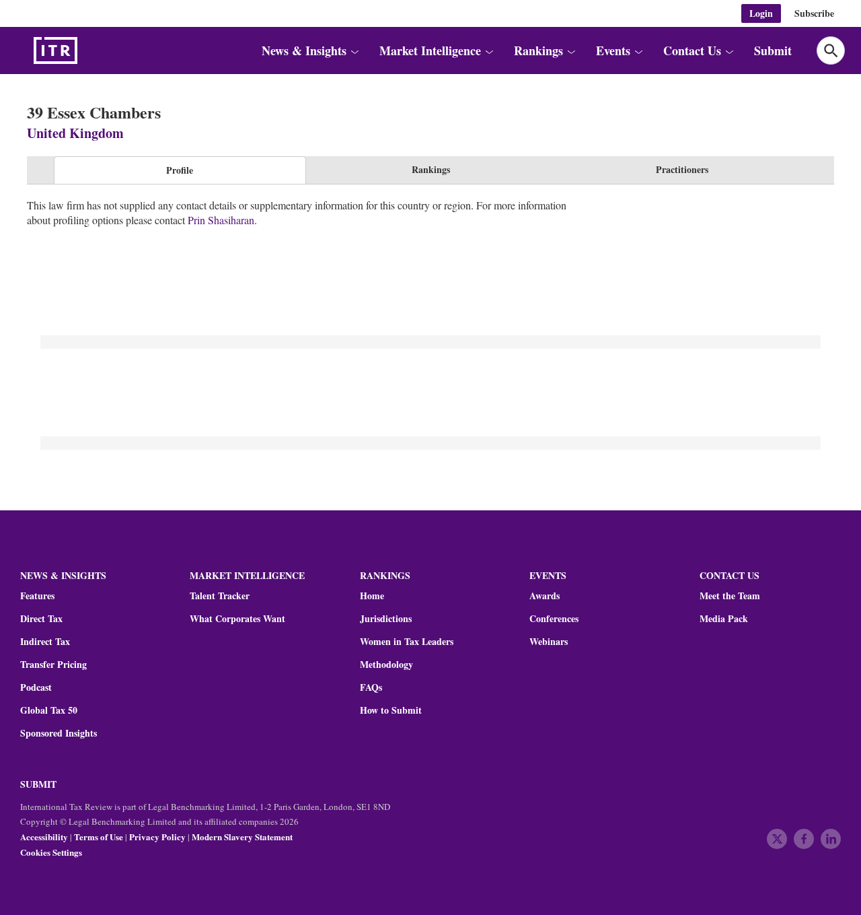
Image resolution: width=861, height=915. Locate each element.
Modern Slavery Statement (242, 836)
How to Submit (391, 710)
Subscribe (814, 13)
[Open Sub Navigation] (354, 51)
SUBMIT (38, 784)
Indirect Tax (45, 641)
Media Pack (724, 618)
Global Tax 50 (48, 710)
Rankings (431, 169)
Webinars (548, 641)
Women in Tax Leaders (406, 641)
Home (372, 596)
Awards (544, 596)
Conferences (553, 618)
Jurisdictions (386, 618)
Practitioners (682, 169)
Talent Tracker (220, 596)
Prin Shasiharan (221, 220)
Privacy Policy (157, 836)
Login (761, 13)
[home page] (87, 50)
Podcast (36, 687)
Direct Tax (41, 618)
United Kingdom (75, 133)
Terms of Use (98, 836)
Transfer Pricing (53, 664)
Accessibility (44, 836)
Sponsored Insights (58, 733)
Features (37, 596)
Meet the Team (730, 596)
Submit (773, 50)
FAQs (371, 687)
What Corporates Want (237, 618)
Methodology (386, 664)
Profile (179, 170)
